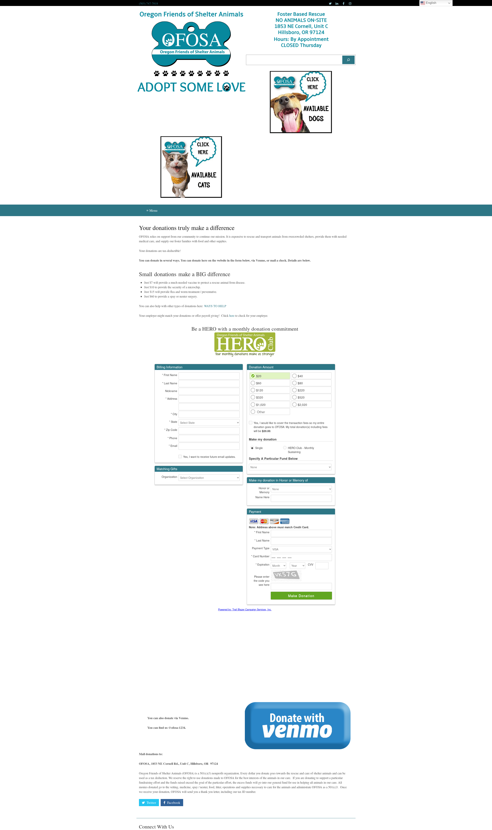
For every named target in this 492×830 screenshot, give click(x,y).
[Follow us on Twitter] (330, 3)
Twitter (151, 802)
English (430, 2)
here (231, 315)
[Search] (348, 60)
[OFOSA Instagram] (350, 3)
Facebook (173, 802)
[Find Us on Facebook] (344, 3)
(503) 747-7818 (148, 3)
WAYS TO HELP (215, 306)
